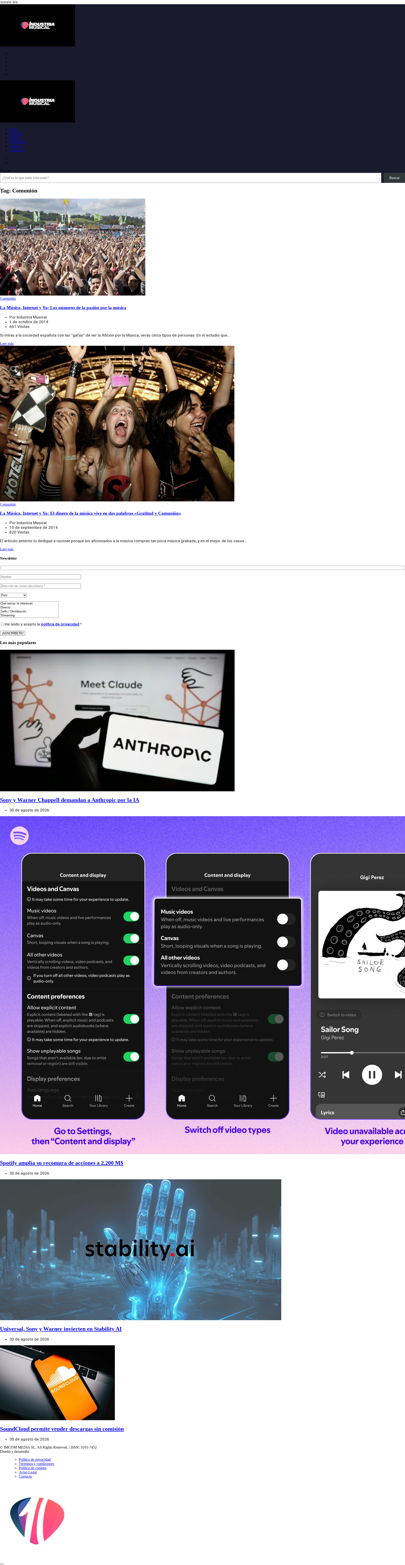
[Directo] (29, 608)
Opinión (15, 146)
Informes (15, 138)
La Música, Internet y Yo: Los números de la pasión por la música (63, 307)
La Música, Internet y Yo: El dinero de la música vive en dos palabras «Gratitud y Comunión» (90, 513)
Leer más (7, 344)
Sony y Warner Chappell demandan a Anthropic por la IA (69, 800)
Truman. (38, 1451)
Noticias (15, 133)
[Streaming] (29, 616)
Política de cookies (32, 1468)
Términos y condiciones (36, 1464)
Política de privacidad (35, 1459)
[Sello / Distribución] (29, 612)
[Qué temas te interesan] (29, 604)
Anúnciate (17, 150)
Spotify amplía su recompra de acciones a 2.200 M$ (61, 1163)
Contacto (25, 1476)
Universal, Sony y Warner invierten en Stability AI (61, 1329)
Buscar (5, 171)
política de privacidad (60, 624)
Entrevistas (17, 142)
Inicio (13, 129)
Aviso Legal (28, 1472)
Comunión (8, 298)
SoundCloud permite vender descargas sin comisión (62, 1429)
